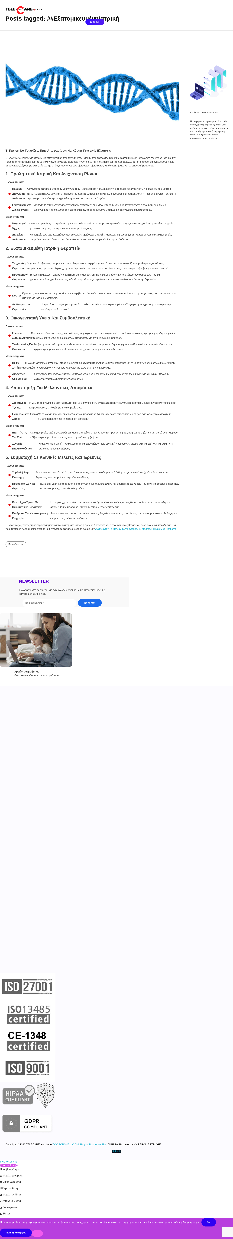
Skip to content (8, 1161)
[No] (37, 1233)
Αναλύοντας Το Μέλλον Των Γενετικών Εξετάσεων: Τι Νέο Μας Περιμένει (135, 529)
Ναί (208, 1222)
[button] (9, 1165)
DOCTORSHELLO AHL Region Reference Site (79, 1144)
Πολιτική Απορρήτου (16, 1233)
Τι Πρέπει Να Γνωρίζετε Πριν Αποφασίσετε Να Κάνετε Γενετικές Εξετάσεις (58, 150)
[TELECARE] (27, 8)
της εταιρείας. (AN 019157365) (86, 744)
